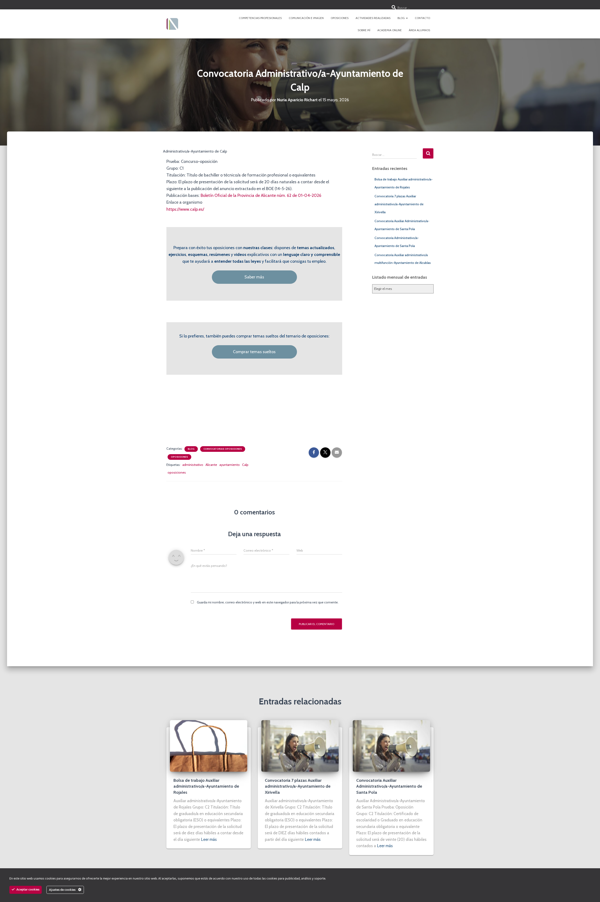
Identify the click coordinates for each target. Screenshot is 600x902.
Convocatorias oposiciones (222, 448)
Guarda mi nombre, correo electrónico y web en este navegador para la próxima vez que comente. (267, 602)
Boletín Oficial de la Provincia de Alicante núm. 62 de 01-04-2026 (261, 195)
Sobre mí (364, 30)
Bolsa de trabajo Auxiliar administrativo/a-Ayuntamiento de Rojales (206, 786)
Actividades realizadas (373, 18)
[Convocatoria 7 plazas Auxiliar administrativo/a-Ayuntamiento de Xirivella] (300, 746)
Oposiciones (340, 18)
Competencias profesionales (260, 18)
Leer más (209, 839)
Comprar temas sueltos (254, 351)
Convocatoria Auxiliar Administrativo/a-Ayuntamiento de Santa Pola (389, 786)
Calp (245, 465)
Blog (401, 18)
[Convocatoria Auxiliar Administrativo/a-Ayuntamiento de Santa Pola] (391, 746)
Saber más (254, 277)
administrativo (192, 465)
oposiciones (177, 472)
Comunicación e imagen (306, 18)
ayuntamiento (229, 465)
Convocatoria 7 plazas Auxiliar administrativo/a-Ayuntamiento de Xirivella (399, 204)
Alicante (211, 465)
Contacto (422, 18)
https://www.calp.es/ (185, 209)
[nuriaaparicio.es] (172, 24)
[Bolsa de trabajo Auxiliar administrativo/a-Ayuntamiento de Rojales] (208, 746)
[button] (406, 18)
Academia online (389, 30)
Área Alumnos (419, 30)
